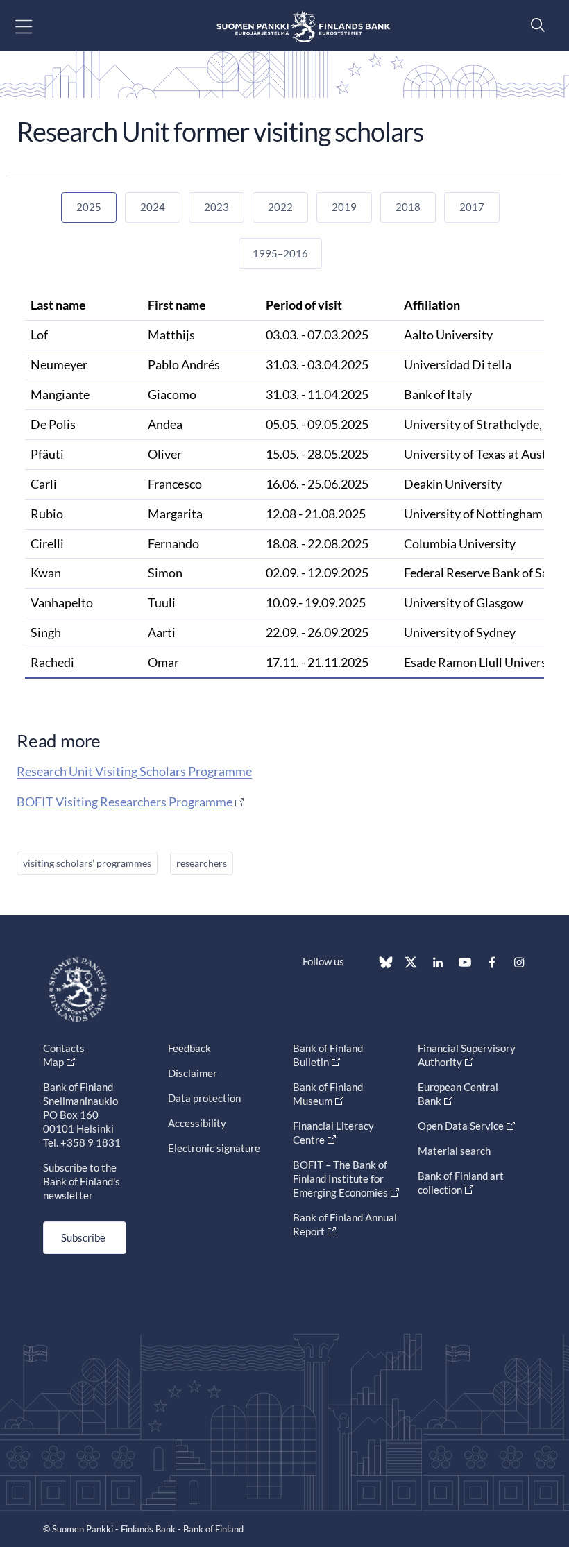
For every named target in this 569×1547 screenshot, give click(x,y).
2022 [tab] (280, 207)
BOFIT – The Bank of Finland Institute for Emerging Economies (340, 1178)
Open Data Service (461, 1125)
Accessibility (197, 1123)
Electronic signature (214, 1148)
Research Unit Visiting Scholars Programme (134, 771)
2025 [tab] (88, 207)
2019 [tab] (344, 207)
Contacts (64, 1048)
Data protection (204, 1098)
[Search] (534, 24)
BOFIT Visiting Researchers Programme (124, 801)
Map (53, 1062)
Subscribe (83, 1237)
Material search (454, 1150)
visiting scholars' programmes (87, 863)
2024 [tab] (152, 207)
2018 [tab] (408, 207)
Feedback (189, 1048)
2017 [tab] (471, 207)
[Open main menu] (36, 26)
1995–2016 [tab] (280, 253)
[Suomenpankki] (303, 26)
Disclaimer (192, 1073)
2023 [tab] (216, 207)
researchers (201, 863)
